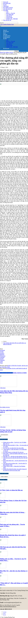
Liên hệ (4, 613)
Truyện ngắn (9, 17)
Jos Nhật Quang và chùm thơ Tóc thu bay (13, 452)
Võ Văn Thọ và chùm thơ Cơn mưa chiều (13, 448)
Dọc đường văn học (8, 7)
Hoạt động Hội (6, 3)
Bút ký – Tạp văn (10, 13)
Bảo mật (4, 614)
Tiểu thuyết (9, 16)
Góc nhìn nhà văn (7, 9)
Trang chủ (5, 2)
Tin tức (5, 4)
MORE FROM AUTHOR (20, 372)
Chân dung (6, 6)
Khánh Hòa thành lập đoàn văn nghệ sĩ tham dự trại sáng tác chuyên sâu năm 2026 (15, 469)
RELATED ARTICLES (6, 372)
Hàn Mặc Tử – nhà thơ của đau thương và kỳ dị (15, 456)
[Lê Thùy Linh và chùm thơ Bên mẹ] (2, 487)
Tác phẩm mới (9, 14)
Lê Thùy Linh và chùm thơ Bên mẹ (11, 490)
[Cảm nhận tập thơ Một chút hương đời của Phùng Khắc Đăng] (8, 386)
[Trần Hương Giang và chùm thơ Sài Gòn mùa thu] (2, 497)
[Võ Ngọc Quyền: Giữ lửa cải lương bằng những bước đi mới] (5, 425)
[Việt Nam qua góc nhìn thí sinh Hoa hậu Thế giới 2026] (4, 544)
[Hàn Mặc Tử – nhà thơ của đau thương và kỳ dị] (3, 567)
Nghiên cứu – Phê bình (12, 18)
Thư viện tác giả (7, 20)
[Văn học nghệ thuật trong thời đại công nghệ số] (8, 405)
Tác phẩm (5, 10)
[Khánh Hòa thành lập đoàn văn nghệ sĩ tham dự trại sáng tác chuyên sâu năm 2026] (4, 532)
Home (1, 52)
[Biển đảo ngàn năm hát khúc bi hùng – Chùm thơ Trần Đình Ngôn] (4, 509)
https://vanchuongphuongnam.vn (8, 606)
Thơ (7, 11)
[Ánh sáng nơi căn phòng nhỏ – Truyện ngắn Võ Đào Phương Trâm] (2, 521)
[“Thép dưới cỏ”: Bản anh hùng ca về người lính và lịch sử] (4, 580)
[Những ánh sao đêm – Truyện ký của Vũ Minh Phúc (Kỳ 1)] (4, 555)
